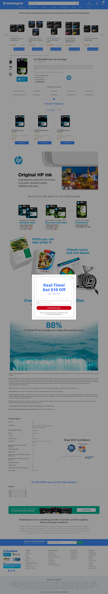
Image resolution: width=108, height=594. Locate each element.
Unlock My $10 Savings (54, 308)
